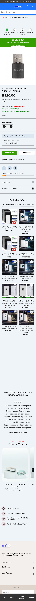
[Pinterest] (15, 168)
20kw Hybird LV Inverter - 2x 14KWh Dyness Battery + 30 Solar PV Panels (26, 329)
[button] (2, 6)
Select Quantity (7, 122)
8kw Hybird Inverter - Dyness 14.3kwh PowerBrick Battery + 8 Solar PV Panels (9, 302)
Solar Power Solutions (12, 204)
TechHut (20, 588)
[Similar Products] (15, 211)
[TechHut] (18, 6)
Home (4, 17)
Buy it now (27, 153)
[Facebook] (4, 168)
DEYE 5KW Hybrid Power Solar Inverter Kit (9, 254)
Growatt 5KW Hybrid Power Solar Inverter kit (9, 227)
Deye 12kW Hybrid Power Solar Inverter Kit (26, 254)
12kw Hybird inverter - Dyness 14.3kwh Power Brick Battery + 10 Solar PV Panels (26, 302)
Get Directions (22, 597)
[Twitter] (10, 168)
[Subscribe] (33, 562)
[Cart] (32, 6)
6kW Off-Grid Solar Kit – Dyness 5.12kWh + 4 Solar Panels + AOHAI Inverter (26, 228)
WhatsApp (13, 598)
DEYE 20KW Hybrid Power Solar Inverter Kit (9, 327)
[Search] (28, 6)
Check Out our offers (18, 45)
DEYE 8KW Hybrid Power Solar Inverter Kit (9, 277)
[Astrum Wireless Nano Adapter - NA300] (18, 66)
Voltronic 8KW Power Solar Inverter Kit (26, 277)
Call (4, 598)
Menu (31, 598)
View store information (11, 143)
